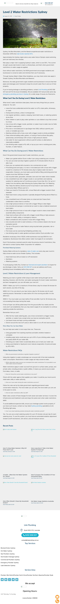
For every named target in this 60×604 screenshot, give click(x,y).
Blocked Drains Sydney (8, 548)
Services (21, 3)
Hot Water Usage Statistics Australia (42, 501)
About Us (17, 3)
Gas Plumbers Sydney (8, 554)
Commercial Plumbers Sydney (10, 559)
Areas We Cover (27, 3)
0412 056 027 (49, 3)
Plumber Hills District (7, 575)
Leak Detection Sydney (8, 565)
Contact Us (35, 3)
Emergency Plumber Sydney (10, 562)
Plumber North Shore (20, 575)
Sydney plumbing (36, 406)
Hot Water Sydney (6, 551)
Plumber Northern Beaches (35, 575)
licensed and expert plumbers (38, 265)
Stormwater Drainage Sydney (10, 557)
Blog (32, 3)
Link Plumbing (43, 89)
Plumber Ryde (48, 575)
